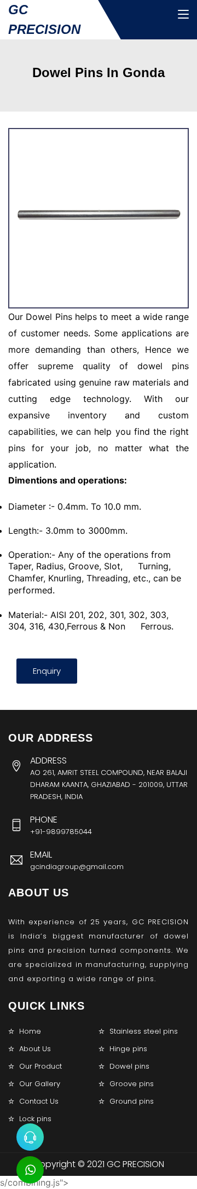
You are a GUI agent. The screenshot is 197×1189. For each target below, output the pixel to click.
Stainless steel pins (143, 1031)
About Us (35, 1049)
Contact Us (39, 1101)
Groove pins (131, 1084)
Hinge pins (128, 1049)
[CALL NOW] (30, 1137)
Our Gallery (39, 1084)
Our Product (40, 1066)
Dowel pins (129, 1066)
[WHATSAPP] (30, 1170)
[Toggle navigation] (183, 15)
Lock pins (35, 1119)
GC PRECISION (44, 19)
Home (30, 1031)
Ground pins (131, 1101)
